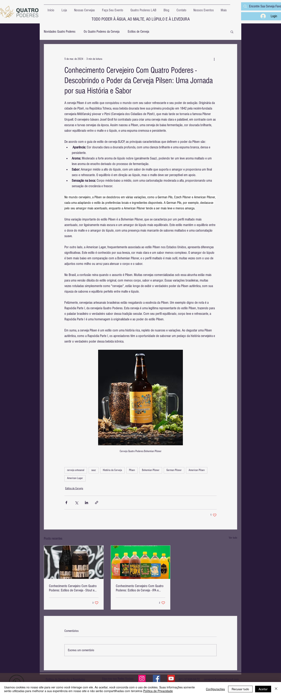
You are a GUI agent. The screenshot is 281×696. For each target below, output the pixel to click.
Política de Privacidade (158, 691)
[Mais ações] (214, 59)
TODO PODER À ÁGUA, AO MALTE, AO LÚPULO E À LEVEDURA (141, 19)
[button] (232, 31)
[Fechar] (276, 689)
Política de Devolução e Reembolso (65, 679)
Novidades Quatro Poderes (59, 31)
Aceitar (263, 689)
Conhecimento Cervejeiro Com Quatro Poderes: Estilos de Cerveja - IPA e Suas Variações (140, 588)
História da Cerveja (112, 470)
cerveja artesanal (75, 470)
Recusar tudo (240, 689)
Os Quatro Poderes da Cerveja (102, 31)
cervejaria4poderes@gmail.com (221, 679)
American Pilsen (197, 470)
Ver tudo (233, 537)
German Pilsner (174, 470)
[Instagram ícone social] (142, 678)
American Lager (75, 478)
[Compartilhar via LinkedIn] (86, 502)
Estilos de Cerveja (138, 31)
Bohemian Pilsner (150, 470)
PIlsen (132, 470)
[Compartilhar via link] (97, 502)
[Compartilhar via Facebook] (66, 502)
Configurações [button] (215, 689)
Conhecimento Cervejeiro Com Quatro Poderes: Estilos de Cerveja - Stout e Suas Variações (73, 588)
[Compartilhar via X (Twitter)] (76, 502)
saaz (93, 470)
